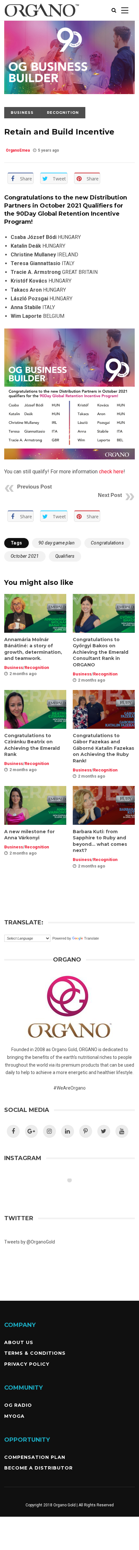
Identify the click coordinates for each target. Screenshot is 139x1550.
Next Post (110, 495)
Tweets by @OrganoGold (29, 1241)
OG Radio (18, 1405)
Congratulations (107, 542)
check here (111, 471)
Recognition (63, 112)
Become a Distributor (38, 1468)
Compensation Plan (34, 1457)
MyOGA (14, 1416)
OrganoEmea (18, 150)
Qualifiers (65, 556)
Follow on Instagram (74, 1191)
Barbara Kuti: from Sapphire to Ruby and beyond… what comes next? (100, 841)
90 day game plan (56, 542)
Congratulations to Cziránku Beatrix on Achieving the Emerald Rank (32, 745)
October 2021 (25, 556)
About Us (18, 1342)
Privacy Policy (26, 1364)
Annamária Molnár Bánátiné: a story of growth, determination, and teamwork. (33, 649)
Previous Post (34, 487)
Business (22, 112)
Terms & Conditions (35, 1353)
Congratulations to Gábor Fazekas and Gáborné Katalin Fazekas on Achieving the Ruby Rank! (103, 748)
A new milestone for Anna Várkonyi (29, 835)
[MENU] (124, 10)
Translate (91, 938)
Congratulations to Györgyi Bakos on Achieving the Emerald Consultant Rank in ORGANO (100, 652)
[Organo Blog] (42, 19)
